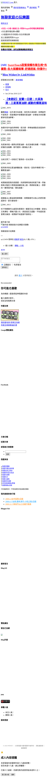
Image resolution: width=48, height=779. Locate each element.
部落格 (8, 87)
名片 (7, 90)
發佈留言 (5, 267)
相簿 (7, 84)
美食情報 (19, 80)
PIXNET (10, 746)
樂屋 (6, 112)
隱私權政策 (39, 746)
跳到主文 (4, 23)
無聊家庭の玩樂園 (15, 17)
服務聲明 (24, 748)
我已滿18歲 (5, 774)
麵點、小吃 (19, 246)
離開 (12, 774)
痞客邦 (17, 239)
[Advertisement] (24, 357)
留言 (22, 239)
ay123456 (4, 227)
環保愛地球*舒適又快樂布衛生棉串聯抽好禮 (10, 324)
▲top (3, 249)
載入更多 (5, 254)
